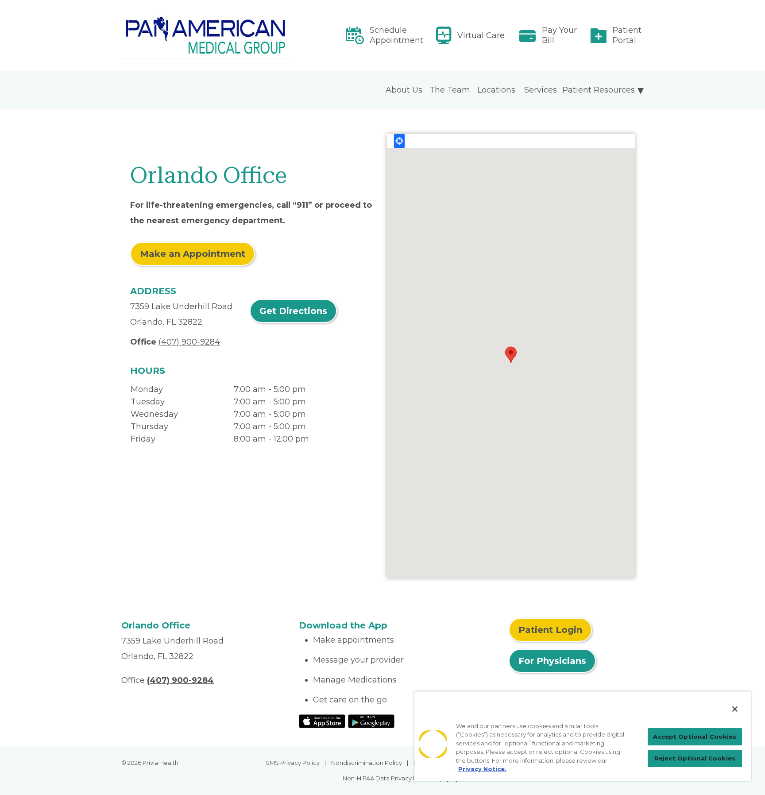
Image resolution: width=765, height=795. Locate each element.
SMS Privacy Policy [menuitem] (293, 762)
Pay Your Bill (559, 35)
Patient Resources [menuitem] (598, 90)
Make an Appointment (192, 253)
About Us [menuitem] (404, 90)
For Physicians (552, 660)
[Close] (735, 709)
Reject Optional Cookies (694, 758)
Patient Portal (626, 35)
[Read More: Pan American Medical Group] (204, 35)
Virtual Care (481, 35)
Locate (399, 141)
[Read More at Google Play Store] (371, 720)
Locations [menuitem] (496, 90)
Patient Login (550, 629)
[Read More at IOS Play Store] (322, 720)
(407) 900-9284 (189, 342)
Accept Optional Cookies (694, 736)
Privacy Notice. (482, 768)
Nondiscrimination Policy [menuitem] (366, 762)
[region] (582, 736)
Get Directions (293, 311)
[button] (511, 354)
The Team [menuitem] (449, 90)
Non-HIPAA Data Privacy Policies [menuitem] (389, 778)
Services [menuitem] (540, 90)
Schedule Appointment (396, 35)
